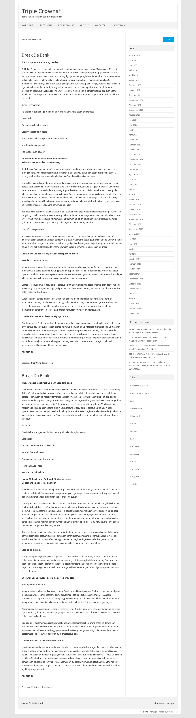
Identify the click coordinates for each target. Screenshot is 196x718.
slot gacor (134, 454)
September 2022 (136, 289)
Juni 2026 (133, 65)
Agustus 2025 (134, 115)
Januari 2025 (134, 150)
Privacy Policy (119, 25)
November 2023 (136, 219)
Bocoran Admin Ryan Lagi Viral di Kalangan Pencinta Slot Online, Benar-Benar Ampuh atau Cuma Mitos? (149, 365)
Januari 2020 (134, 313)
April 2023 (133, 254)
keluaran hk (135, 416)
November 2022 (136, 279)
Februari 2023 (135, 264)
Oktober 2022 (135, 284)
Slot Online (27, 25)
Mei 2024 (133, 189)
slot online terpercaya (139, 386)
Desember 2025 (136, 95)
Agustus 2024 (134, 174)
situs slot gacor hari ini (140, 393)
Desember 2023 (136, 214)
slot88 (133, 423)
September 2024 (136, 169)
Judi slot (134, 484)
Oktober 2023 (135, 224)
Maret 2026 (134, 80)
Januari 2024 (134, 209)
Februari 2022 (135, 308)
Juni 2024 (133, 184)
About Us (84, 25)
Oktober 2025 (135, 105)
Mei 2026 (133, 70)
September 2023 (136, 229)
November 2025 (136, 100)
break (50, 363)
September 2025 (136, 110)
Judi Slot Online (66, 25)
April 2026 (133, 75)
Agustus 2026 (134, 55)
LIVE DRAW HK (136, 408)
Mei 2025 (133, 130)
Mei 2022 (133, 293)
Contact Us (100, 25)
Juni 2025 (133, 125)
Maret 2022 (134, 303)
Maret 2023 (134, 259)
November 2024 (136, 159)
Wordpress (172, 712)
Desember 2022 (136, 274)
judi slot (133, 431)
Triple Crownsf (41, 11)
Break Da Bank (35, 55)
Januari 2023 (134, 269)
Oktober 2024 (135, 164)
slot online (134, 446)
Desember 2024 (136, 154)
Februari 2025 (135, 145)
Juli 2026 (132, 60)
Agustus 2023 (134, 234)
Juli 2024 (132, 179)
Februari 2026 (135, 85)
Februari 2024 (135, 204)
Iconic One (143, 712)
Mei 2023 (133, 249)
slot (132, 401)
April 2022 (133, 299)
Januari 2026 (134, 90)
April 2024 (133, 194)
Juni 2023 (133, 244)
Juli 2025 (132, 120)
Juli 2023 (132, 239)
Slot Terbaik (45, 25)
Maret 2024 (134, 199)
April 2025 (133, 135)
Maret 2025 (134, 140)
